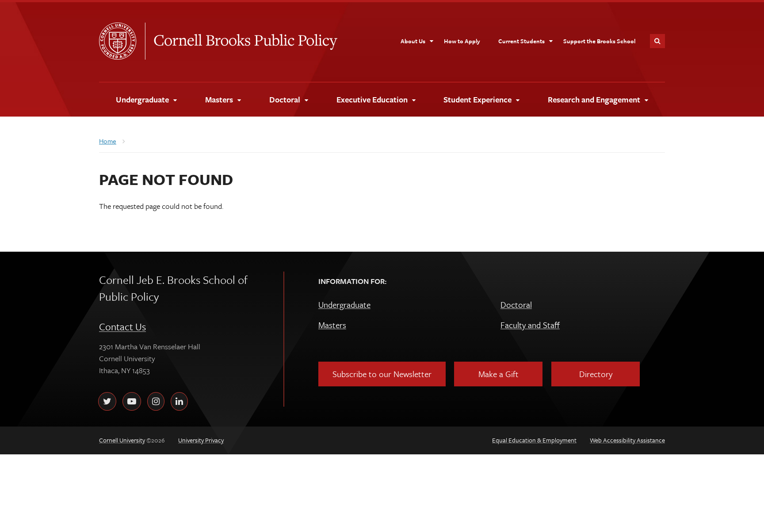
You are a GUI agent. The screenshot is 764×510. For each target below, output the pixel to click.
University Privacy (201, 440)
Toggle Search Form (657, 41)
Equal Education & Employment (534, 440)
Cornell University (122, 41)
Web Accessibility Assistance (627, 440)
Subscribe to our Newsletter (382, 374)
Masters (332, 325)
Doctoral (516, 304)
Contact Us (122, 326)
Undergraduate (344, 304)
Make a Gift (498, 374)
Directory (595, 374)
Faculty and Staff (530, 325)
